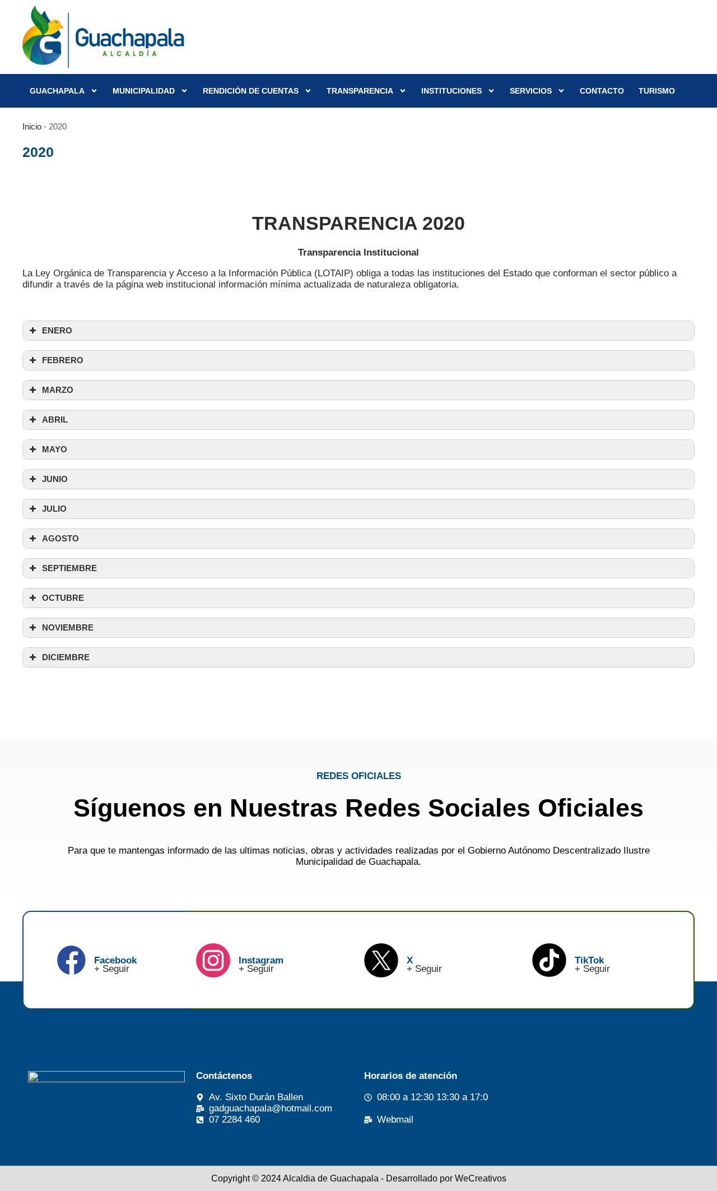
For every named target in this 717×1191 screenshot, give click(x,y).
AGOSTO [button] (60, 538)
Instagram (261, 960)
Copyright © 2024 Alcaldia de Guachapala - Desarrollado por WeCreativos (358, 1178)
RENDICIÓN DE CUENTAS (251, 90)
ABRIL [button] (55, 419)
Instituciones (451, 90)
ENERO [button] (57, 330)
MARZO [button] (57, 390)
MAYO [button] (54, 449)
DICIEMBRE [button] (66, 657)
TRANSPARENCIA (360, 90)
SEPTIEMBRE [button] (69, 568)
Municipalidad (144, 90)
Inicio (31, 126)
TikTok (589, 960)
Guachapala (57, 90)
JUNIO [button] (55, 479)
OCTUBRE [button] (63, 598)
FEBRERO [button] (62, 360)
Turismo (657, 90)
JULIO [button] (54, 508)
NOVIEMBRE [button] (68, 627)
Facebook (115, 960)
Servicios (531, 90)
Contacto (602, 90)
